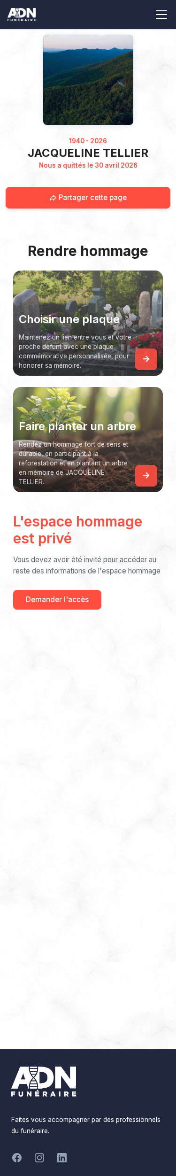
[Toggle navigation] (161, 14)
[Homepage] (88, 80)
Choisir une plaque (69, 319)
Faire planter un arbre (77, 426)
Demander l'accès (57, 599)
